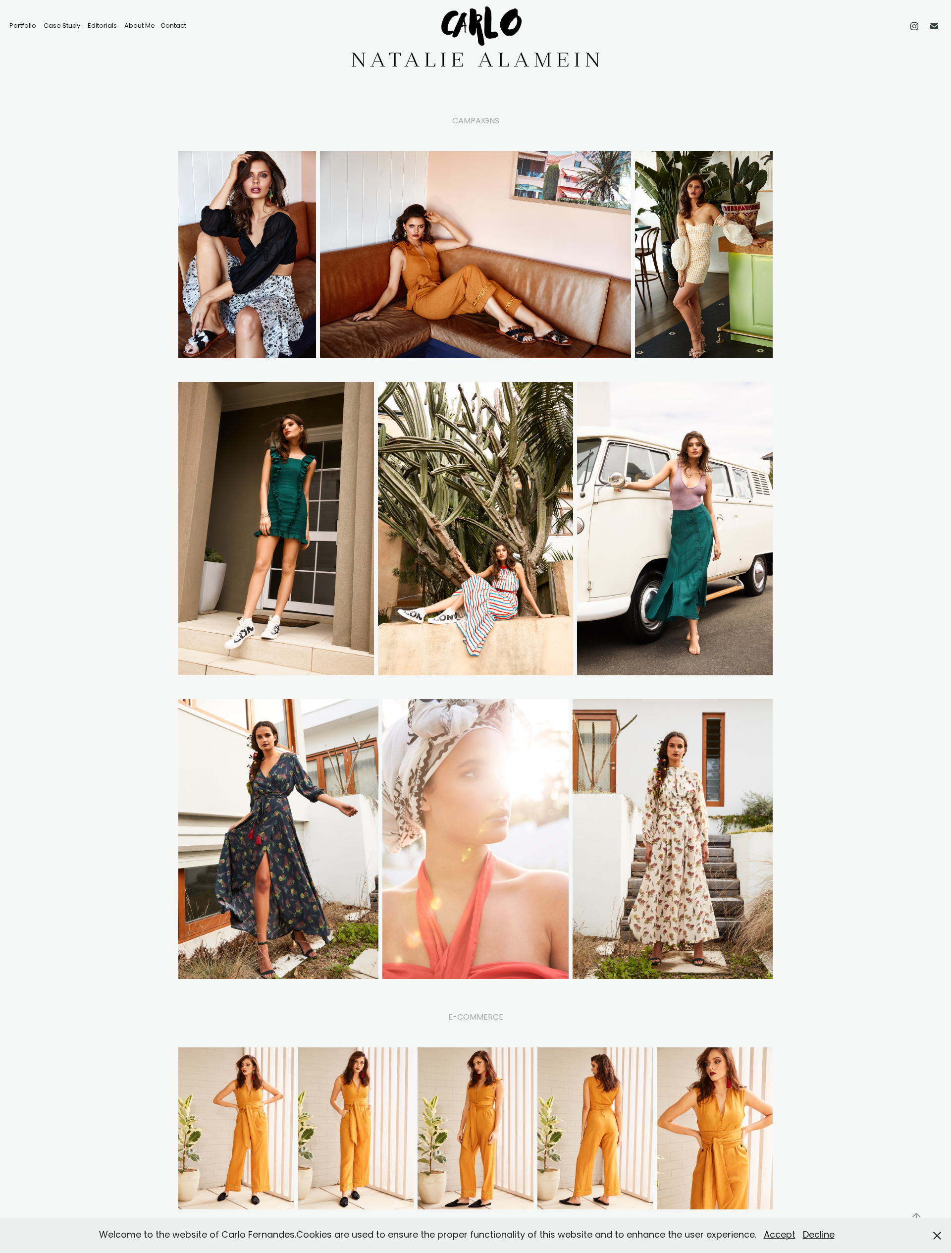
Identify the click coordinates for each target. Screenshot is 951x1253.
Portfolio (22, 26)
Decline (819, 1235)
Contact (173, 26)
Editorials (102, 26)
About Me (139, 26)
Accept (779, 1235)
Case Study (62, 26)
